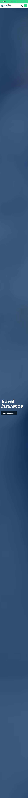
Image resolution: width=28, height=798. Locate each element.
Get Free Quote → (9, 413)
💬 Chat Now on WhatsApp (10, 1)
